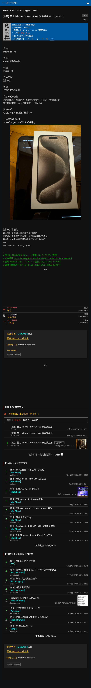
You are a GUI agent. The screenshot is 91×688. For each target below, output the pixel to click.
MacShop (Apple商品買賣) (27, 10)
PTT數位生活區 (9, 10)
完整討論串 (13, 414)
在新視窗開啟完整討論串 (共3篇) (46, 454)
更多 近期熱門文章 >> (45, 545)
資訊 (19, 333)
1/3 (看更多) (18, 39)
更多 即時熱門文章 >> (45, 636)
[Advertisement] (45, 287)
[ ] (15, 472)
